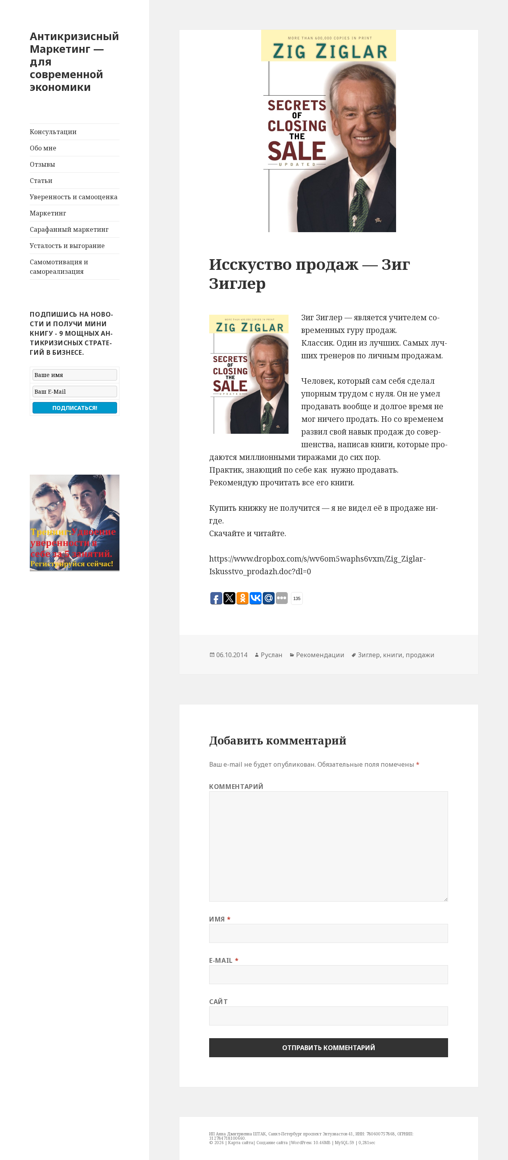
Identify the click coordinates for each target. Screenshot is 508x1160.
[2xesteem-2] (74, 523)
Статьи (41, 180)
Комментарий (236, 786)
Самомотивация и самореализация (59, 267)
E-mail (224, 960)
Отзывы (42, 164)
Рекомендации (320, 654)
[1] (36, 564)
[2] (44, 564)
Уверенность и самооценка (73, 196)
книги (392, 654)
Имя (220, 919)
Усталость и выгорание (67, 245)
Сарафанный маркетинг (69, 229)
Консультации (53, 131)
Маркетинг (48, 213)
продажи (420, 654)
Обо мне (43, 148)
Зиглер (369, 654)
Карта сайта (240, 1142)
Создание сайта (272, 1142)
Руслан (272, 654)
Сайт (218, 1001)
